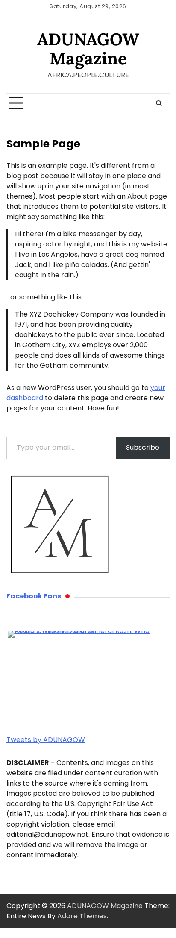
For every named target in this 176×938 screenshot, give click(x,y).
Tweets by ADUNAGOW (45, 740)
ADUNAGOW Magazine (88, 48)
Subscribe (142, 447)
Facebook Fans (33, 596)
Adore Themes (82, 916)
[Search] (159, 103)
